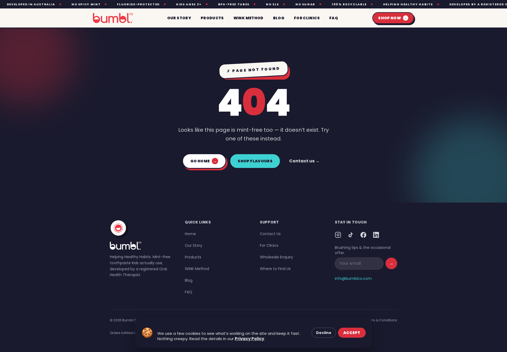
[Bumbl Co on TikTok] (350, 235)
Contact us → (304, 161)
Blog (189, 280)
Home (190, 233)
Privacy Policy (249, 338)
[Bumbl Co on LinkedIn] (376, 235)
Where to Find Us (275, 268)
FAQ (188, 292)
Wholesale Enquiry (276, 257)
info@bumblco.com (353, 278)
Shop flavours (255, 161)
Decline (323, 332)
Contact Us (270, 233)
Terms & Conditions (381, 320)
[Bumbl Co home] (113, 18)
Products (193, 257)
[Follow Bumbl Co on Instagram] (338, 235)
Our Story (193, 245)
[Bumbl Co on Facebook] (363, 235)
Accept (351, 332)
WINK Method (197, 268)
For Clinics (269, 245)
